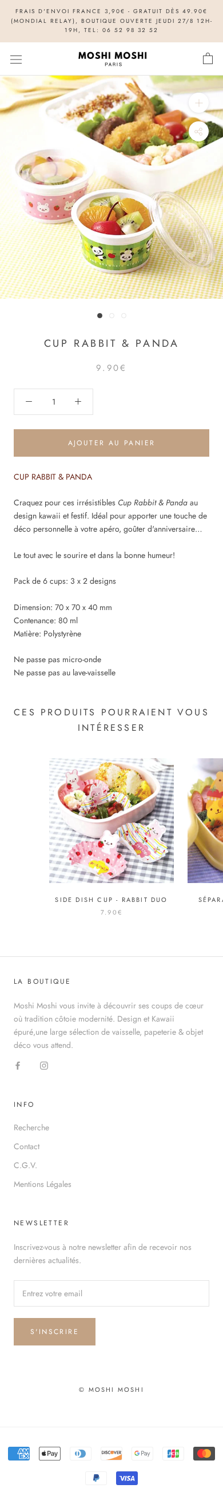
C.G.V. (25, 1165)
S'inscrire (54, 1332)
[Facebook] (18, 1065)
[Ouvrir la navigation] (16, 59)
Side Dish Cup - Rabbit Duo (111, 899)
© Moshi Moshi (111, 1389)
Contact (26, 1146)
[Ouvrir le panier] (208, 59)
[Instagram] (44, 1065)
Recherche (31, 1127)
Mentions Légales (42, 1184)
